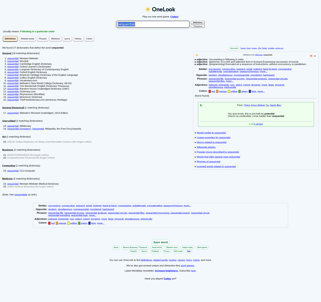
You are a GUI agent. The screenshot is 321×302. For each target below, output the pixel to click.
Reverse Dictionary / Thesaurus (135, 247)
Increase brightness (166, 270)
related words (160, 260)
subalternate (215, 71)
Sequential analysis (256, 78)
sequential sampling (59, 215)
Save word (234, 48)
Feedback (155, 251)
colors (196, 260)
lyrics (189, 260)
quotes (172, 260)
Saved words (157, 247)
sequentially (20, 194)
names (181, 260)
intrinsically (230, 87)
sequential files (217, 81)
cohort (246, 85)
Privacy (166, 251)
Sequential (38, 128)
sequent (240, 69)
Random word (172, 247)
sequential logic (79, 215)
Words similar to (211, 132)
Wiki (259, 48)
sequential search (180, 213)
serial (249, 69)
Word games (202, 247)
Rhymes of (208, 161)
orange (223, 91)
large (271, 85)
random (213, 75)
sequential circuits (278, 78)
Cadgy (174, 16)
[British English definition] (315, 55)
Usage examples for (213, 137)
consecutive (228, 69)
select (239, 85)
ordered (257, 69)
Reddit (264, 48)
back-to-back (270, 69)
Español (133, 251)
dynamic (255, 85)
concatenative (230, 71)
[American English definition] (311, 55)
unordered (256, 75)
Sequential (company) (19, 128)
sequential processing (157, 213)
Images (254, 48)
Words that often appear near (218, 157)
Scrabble (271, 48)
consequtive (285, 69)
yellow (234, 91)
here (193, 270)
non (232, 85)
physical (279, 85)
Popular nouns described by (218, 152)
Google (243, 48)
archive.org (279, 48)
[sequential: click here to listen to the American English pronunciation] (196, 56)
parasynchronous (249, 71)
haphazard (268, 75)
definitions (146, 260)
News (249, 48)
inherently (224, 85)
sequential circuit (200, 213)
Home (116, 247)
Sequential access (235, 78)
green (244, 91)
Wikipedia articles (206, 147)
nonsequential (241, 75)
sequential (12, 58)
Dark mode (178, 251)
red (213, 91)
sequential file (216, 78)
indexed (213, 85)
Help (189, 251)
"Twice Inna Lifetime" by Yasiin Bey (262, 105)
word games (187, 265)
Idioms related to (211, 142)
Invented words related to (216, 166)
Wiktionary (259, 55)
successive (215, 69)
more (264, 85)
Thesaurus (197, 26)
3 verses (258, 124)
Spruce (144, 251)
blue (254, 91)
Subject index (187, 247)
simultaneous (225, 75)
